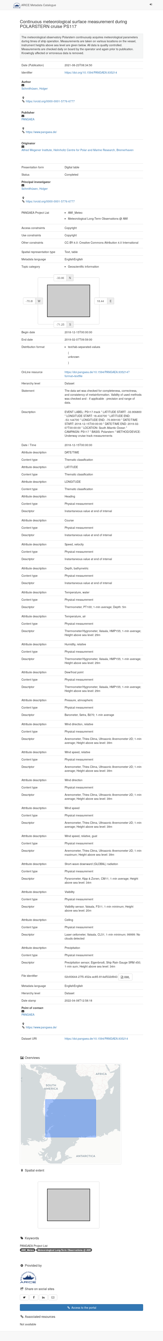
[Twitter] (24, 1297)
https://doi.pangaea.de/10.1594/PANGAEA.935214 (96, 1038)
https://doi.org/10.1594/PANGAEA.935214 (91, 72)
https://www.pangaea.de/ (41, 132)
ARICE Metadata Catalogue (38, 5)
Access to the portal (83, 1307)
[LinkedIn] (43, 1297)
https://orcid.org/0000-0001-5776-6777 (50, 101)
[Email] (53, 1297)
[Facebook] (33, 1297)
